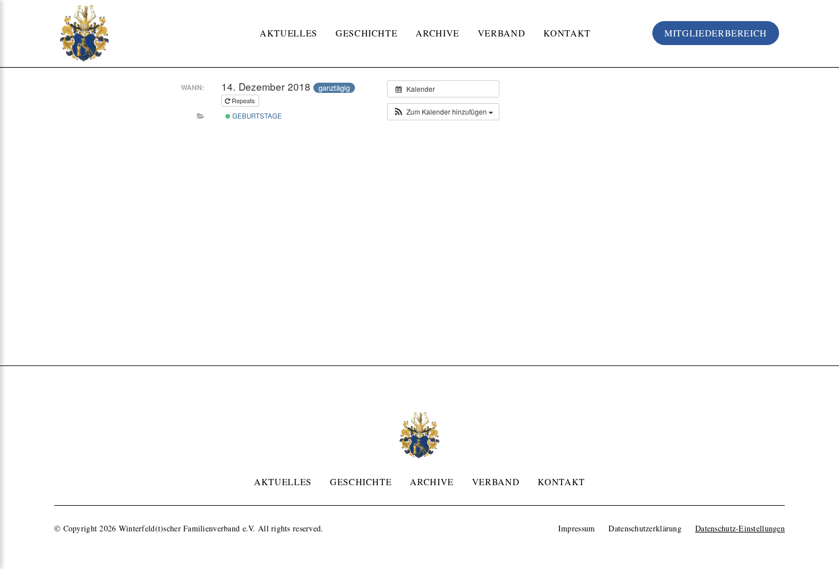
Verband (501, 33)
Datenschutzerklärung (644, 528)
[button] (443, 112)
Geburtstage (256, 115)
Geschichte (366, 33)
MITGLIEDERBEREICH (715, 33)
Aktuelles (288, 33)
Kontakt (566, 33)
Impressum (576, 528)
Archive (437, 33)
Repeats (243, 100)
